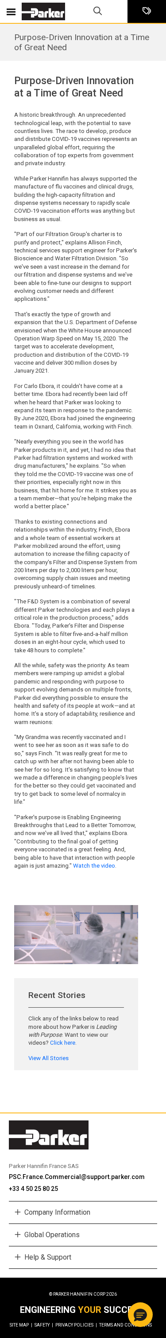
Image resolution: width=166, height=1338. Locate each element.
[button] (140, 1314)
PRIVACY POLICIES (76, 1325)
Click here (62, 1042)
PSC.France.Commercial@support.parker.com (77, 1176)
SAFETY (44, 1325)
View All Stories (48, 1058)
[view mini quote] (147, 11)
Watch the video (94, 865)
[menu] (11, 11)
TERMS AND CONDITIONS (125, 1325)
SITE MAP (21, 1325)
